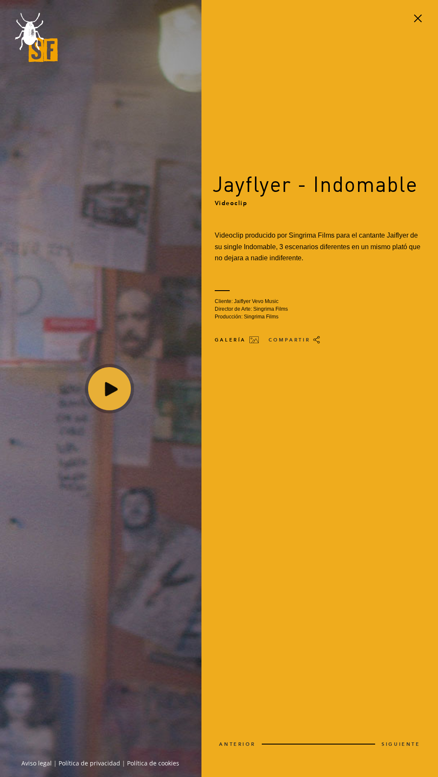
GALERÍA (232, 339)
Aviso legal (36, 763)
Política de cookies (153, 763)
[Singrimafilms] (36, 38)
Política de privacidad (89, 763)
